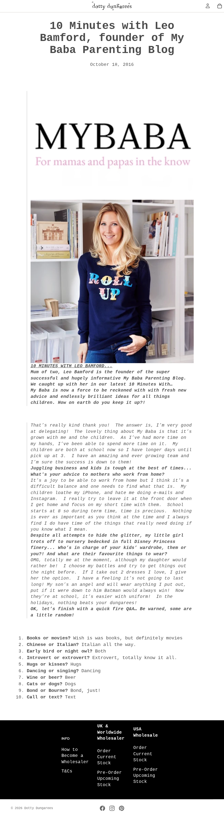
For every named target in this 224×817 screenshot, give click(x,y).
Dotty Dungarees (38, 808)
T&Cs (66, 771)
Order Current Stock (106, 757)
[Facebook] (102, 808)
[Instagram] (112, 808)
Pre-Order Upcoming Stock (109, 778)
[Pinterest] (121, 808)
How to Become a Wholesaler (75, 755)
